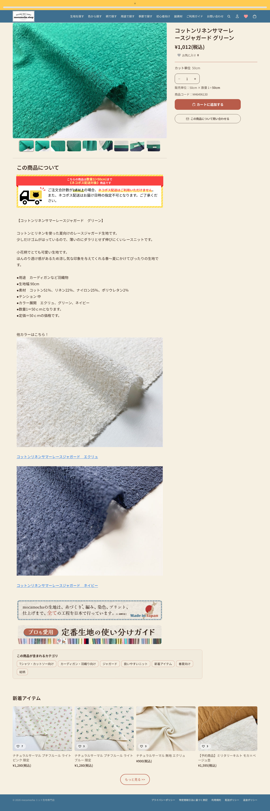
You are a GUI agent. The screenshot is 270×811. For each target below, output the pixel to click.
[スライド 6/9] (105, 146)
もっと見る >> (135, 779)
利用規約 (216, 800)
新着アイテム (163, 664)
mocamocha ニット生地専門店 (38, 800)
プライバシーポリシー (163, 800)
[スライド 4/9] (74, 146)
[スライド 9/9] (153, 146)
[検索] (229, 16)
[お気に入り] (246, 16)
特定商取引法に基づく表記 (193, 800)
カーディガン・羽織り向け (78, 664)
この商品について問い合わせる (210, 119)
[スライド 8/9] (137, 146)
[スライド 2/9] (42, 146)
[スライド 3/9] (58, 146)
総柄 (22, 672)
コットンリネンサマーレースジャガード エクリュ (57, 456)
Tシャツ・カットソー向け (36, 664)
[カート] (254, 16)
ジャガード (110, 664)
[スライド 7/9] (121, 146)
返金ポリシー (250, 800)
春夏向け (185, 664)
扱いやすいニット (136, 664)
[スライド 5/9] (90, 146)
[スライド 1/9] (26, 146)
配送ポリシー (232, 800)
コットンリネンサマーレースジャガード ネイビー (57, 585)
